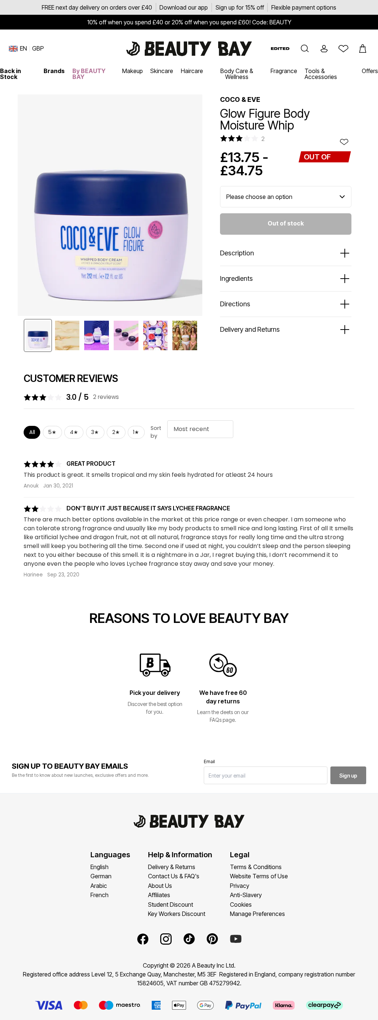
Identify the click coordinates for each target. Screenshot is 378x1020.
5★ (52, 432)
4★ (74, 432)
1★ (136, 432)
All (32, 432)
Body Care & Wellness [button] (236, 74)
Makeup (132, 71)
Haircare (192, 71)
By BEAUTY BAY (89, 74)
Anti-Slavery (246, 895)
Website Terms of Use (259, 876)
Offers (370, 71)
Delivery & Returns (171, 867)
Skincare (161, 71)
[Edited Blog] (280, 48)
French (99, 895)
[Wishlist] (343, 49)
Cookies (241, 904)
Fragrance (284, 71)
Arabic (98, 885)
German (100, 876)
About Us (160, 885)
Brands (54, 71)
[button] (305, 49)
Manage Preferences (257, 913)
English (99, 867)
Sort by (156, 432)
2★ (116, 432)
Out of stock (286, 223)
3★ (95, 432)
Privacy (239, 885)
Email (209, 761)
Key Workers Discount (176, 913)
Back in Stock (10, 74)
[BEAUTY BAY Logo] (189, 48)
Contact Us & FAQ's (173, 876)
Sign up (348, 775)
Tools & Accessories (321, 74)
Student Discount (170, 904)
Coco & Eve (240, 99)
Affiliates (159, 895)
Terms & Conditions (256, 867)
